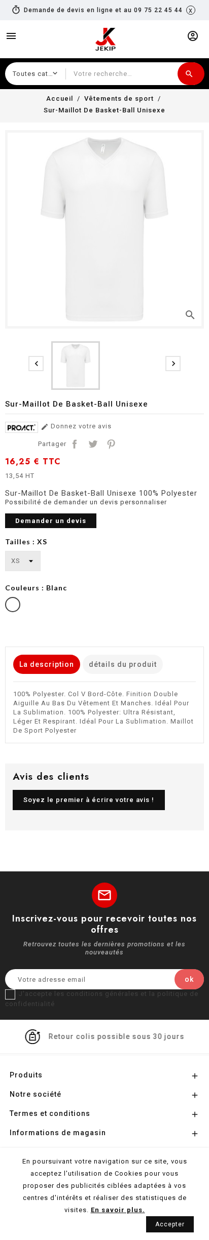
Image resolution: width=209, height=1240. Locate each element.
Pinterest (111, 444)
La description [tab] (46, 664)
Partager (74, 444)
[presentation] (36, 363)
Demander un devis (50, 521)
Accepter (170, 1224)
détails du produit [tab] (123, 664)
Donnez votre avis (76, 426)
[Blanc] (12, 606)
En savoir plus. (118, 1210)
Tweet (93, 444)
